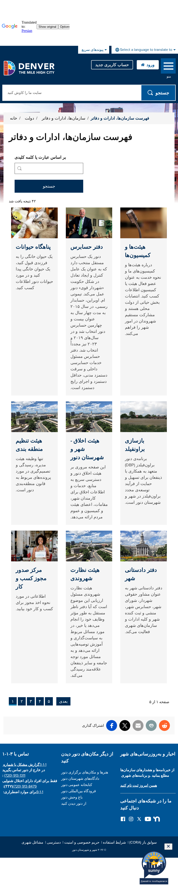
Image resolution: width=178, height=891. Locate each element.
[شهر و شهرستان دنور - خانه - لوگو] (28, 68)
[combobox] (144, 50)
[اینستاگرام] (131, 818)
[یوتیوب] (147, 818)
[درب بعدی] (155, 818)
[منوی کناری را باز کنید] (168, 66)
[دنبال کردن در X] (139, 818)
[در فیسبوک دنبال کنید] (123, 818)
